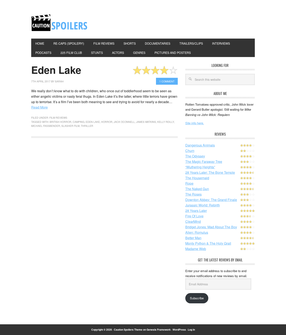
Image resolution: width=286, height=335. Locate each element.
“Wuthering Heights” (200, 167)
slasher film (70, 125)
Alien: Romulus (196, 232)
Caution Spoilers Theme (128, 329)
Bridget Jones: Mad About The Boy (211, 227)
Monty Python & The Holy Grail (208, 243)
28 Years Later (196, 210)
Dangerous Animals (200, 145)
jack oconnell (124, 121)
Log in (191, 329)
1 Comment (166, 81)
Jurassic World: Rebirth (202, 205)
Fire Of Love (194, 216)
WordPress (179, 329)
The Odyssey (195, 156)
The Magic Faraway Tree (203, 161)
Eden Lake (56, 69)
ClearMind (193, 221)
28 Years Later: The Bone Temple (210, 172)
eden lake (93, 121)
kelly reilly (165, 121)
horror (106, 121)
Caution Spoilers (59, 22)
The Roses (193, 194)
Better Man (193, 237)
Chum (189, 150)
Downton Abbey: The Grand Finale (211, 199)
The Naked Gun (197, 188)
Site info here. (194, 123)
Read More (39, 107)
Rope (189, 183)
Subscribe (197, 298)
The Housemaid (197, 177)
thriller (87, 125)
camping (78, 121)
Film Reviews (58, 117)
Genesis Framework (159, 329)
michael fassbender (45, 125)
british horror (60, 121)
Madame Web (195, 248)
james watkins (146, 121)
